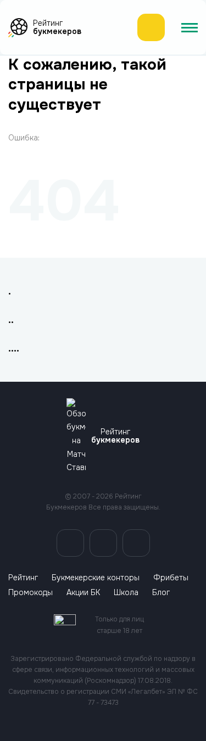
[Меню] (189, 27)
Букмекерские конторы (96, 577)
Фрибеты (170, 577)
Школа (126, 592)
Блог (161, 592)
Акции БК (83, 592)
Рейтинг (23, 577)
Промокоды (30, 592)
